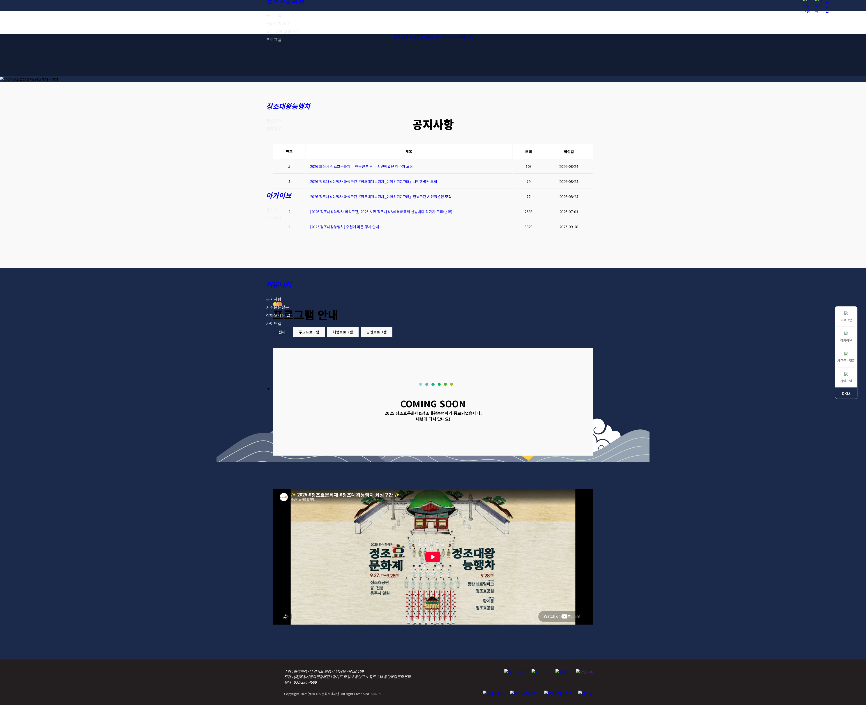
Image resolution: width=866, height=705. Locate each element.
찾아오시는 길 (278, 315)
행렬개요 (273, 120)
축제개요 (273, 15)
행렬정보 (273, 129)
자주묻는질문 (277, 307)
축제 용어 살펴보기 (282, 31)
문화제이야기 (277, 23)
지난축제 (273, 218)
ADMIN (376, 693)
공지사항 (273, 299)
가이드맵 (273, 323)
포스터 (272, 210)
